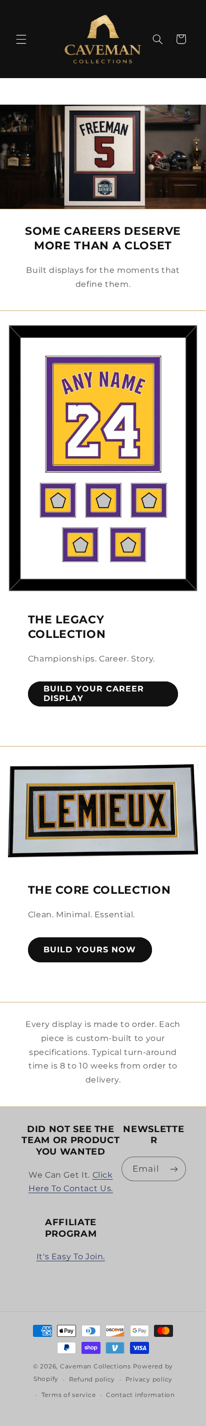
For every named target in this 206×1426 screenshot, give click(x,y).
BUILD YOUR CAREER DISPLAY (94, 693)
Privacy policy (149, 1379)
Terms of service (69, 1394)
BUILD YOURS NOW (90, 949)
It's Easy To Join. (70, 1256)
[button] (21, 39)
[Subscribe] (174, 1169)
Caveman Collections (95, 1366)
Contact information (140, 1394)
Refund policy (92, 1379)
